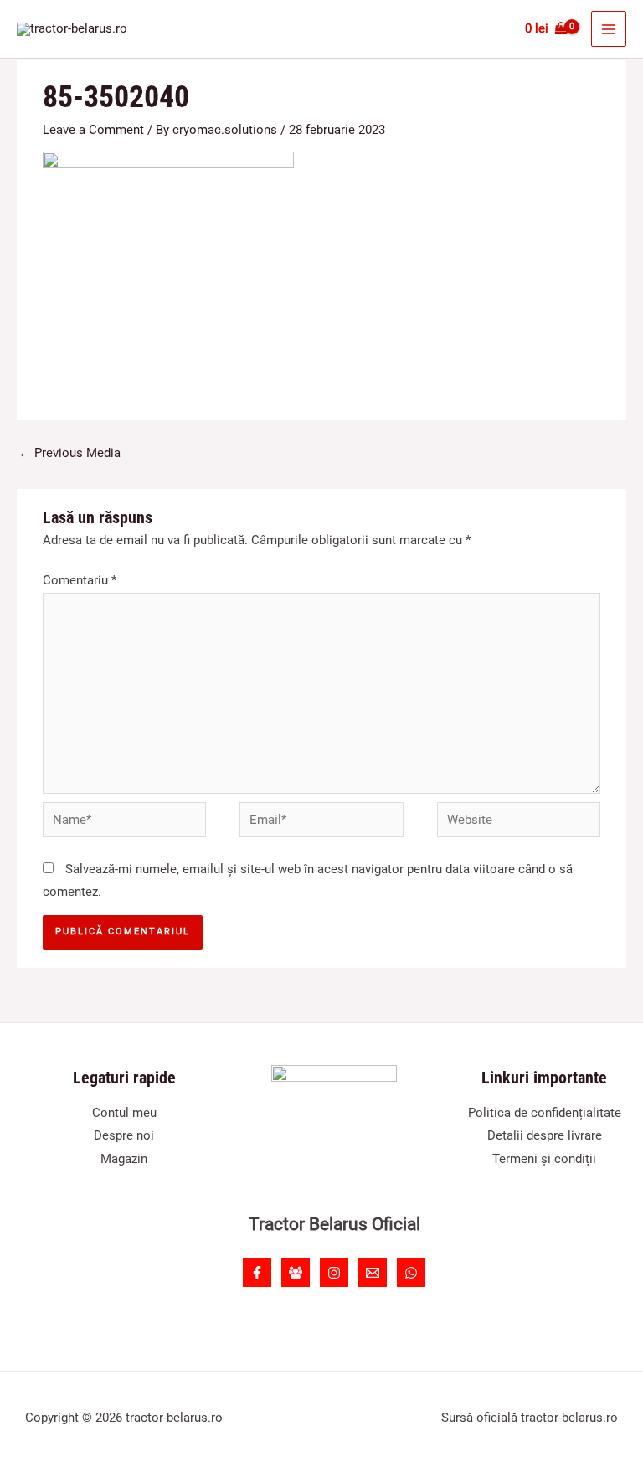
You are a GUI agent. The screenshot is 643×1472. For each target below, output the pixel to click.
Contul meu (124, 1112)
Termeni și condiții (544, 1158)
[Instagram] (334, 1272)
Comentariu (79, 580)
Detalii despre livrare (544, 1135)
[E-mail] (372, 1272)
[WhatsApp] (411, 1272)
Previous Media (69, 453)
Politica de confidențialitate (544, 1112)
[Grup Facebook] (295, 1272)
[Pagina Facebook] (257, 1272)
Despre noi (124, 1135)
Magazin (123, 1158)
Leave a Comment (93, 129)
